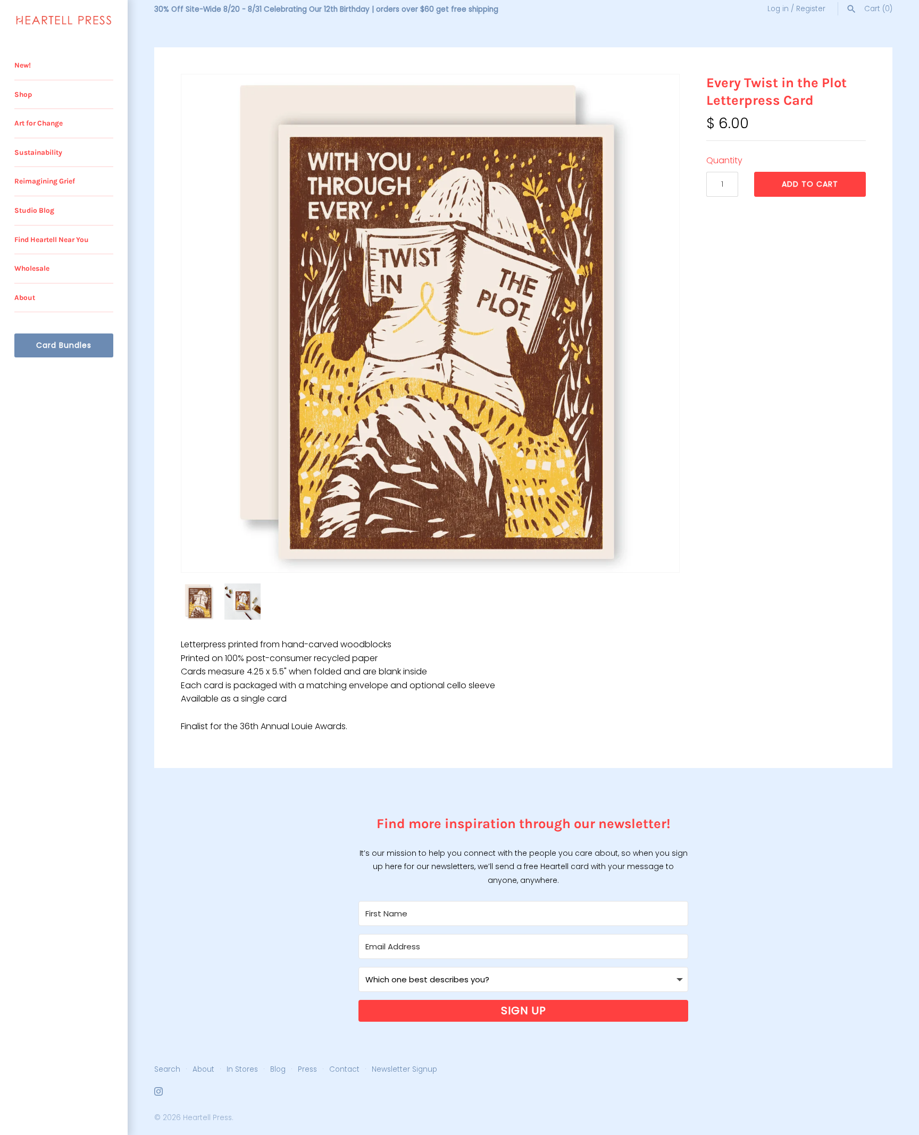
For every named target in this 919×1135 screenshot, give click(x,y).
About (24, 298)
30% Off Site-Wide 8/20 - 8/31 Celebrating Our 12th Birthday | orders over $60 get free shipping (326, 9)
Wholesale (31, 268)
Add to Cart (810, 184)
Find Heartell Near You (51, 240)
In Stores (242, 1069)
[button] (657, 323)
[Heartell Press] (64, 20)
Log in (778, 9)
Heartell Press (207, 1118)
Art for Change (38, 123)
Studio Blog (34, 210)
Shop (23, 94)
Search (167, 1069)
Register (810, 9)
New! (22, 65)
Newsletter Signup (404, 1069)
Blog (278, 1069)
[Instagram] (158, 1093)
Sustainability (38, 152)
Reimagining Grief (44, 181)
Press (307, 1069)
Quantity (724, 160)
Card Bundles (63, 345)
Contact (344, 1069)
